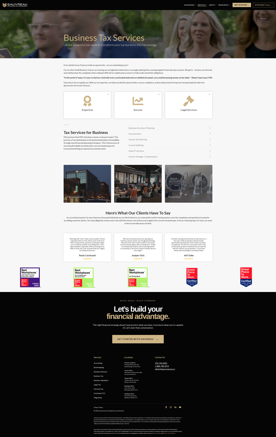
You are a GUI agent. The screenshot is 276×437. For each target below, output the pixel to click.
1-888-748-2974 (162, 366)
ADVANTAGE (189, 5)
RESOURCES (223, 5)
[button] (166, 407)
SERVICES (201, 5)
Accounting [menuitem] (98, 363)
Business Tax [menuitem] (98, 376)
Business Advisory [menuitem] (100, 372)
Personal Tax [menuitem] (98, 389)
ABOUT (212, 5)
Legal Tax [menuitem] (97, 385)
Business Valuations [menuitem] (101, 380)
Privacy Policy (157, 433)
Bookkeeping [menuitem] (99, 367)
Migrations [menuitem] (98, 398)
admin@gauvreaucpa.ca (165, 369)
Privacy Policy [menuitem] (98, 407)
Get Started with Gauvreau (138, 339)
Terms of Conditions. (170, 433)
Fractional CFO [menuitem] (99, 393)
